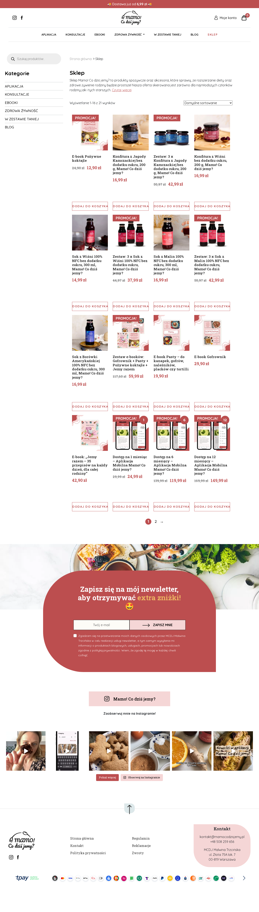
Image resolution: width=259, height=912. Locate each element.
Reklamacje (141, 845)
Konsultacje (75, 34)
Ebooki (99, 34)
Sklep (213, 34)
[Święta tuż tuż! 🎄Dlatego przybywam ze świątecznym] (150, 751)
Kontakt (77, 845)
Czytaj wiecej (122, 90)
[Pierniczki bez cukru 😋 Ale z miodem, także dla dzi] (108, 751)
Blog (194, 34)
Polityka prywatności (88, 853)
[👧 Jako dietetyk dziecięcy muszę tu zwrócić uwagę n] (191, 751)
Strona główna (81, 59)
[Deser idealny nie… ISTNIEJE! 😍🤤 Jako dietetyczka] (26, 751)
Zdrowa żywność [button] (128, 34)
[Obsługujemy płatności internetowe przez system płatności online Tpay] (129, 878)
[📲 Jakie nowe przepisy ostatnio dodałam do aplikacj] (233, 751)
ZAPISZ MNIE (163, 625)
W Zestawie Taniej (167, 34)
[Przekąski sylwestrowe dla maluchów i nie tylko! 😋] (67, 751)
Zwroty (138, 853)
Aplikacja (48, 34)
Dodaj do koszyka (90, 206)
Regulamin (141, 838)
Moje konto (228, 18)
